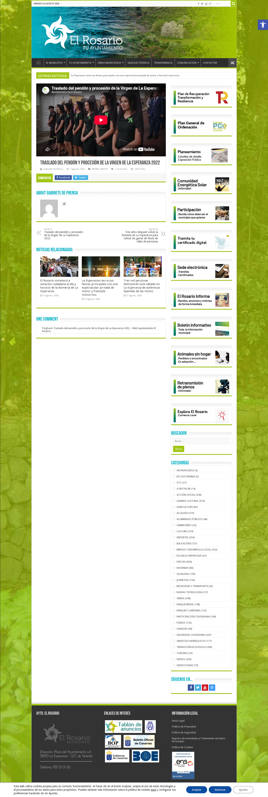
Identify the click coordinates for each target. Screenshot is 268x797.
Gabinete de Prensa (53, 169)
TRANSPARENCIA (163, 62)
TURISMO (182, 653)
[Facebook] (198, 3)
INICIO (39, 62)
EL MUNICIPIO (54, 62)
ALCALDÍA (182, 513)
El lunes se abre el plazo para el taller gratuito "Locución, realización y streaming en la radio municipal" (126, 75)
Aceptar (196, 789)
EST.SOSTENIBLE (186, 476)
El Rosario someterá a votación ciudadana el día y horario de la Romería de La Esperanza (59, 286)
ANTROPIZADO (185, 470)
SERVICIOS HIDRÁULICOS (191, 640)
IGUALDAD (183, 573)
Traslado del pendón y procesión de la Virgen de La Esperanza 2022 (63, 234)
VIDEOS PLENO (185, 665)
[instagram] (210, 3)
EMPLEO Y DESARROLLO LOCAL (194, 549)
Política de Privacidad (184, 726)
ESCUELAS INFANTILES (189, 555)
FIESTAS (95, 169)
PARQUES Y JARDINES (188, 610)
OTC (179, 482)
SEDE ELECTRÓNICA (138, 62)
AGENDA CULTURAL (188, 500)
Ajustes (243, 789)
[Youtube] (206, 3)
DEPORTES (182, 537)
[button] (263, 25)
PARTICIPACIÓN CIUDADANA (193, 616)
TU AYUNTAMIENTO (80, 62)
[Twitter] (202, 3)
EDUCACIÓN (184, 543)
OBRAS (180, 598)
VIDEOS (104, 169)
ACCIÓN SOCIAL (186, 494)
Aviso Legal (178, 720)
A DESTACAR (184, 488)
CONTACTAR (210, 62)
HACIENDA (183, 567)
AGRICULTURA (185, 506)
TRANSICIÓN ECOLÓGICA (191, 647)
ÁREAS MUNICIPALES (109, 62)
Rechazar (220, 789)
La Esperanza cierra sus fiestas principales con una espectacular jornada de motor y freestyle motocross (100, 287)
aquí (153, 789)
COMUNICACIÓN (187, 62)
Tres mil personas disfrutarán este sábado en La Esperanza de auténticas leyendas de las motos (142, 286)
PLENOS (181, 622)
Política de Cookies (182, 747)
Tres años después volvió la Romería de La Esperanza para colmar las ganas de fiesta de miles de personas (140, 235)
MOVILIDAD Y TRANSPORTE (192, 586)
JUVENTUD (183, 580)
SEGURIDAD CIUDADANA (191, 634)
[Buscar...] (234, 3)
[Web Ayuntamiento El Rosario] (134, 32)
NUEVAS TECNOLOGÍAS (190, 592)
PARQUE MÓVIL (185, 604)
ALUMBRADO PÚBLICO (189, 519)
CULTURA (182, 531)
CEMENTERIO (184, 525)
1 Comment (121, 169)
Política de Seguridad (184, 732)
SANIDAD (182, 628)
